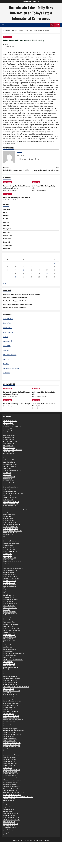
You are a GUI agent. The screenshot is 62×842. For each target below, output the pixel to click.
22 (47, 273)
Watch (57, 24)
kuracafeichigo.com (9, 799)
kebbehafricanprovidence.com (12, 449)
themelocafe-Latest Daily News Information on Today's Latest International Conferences (31, 13)
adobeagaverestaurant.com (11, 769)
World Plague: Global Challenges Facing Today (43, 187)
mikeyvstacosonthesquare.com (12, 530)
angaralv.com (7, 474)
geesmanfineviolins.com (10, 441)
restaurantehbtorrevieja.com (12, 794)
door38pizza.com (8, 811)
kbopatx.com (7, 516)
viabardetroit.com (8, 547)
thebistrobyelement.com (10, 551)
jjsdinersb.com (7, 767)
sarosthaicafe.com (8, 736)
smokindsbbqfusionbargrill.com (13, 720)
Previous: (16, 169)
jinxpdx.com (7, 468)
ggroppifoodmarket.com (10, 504)
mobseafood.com (8, 564)
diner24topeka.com (9, 666)
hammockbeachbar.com (10, 620)
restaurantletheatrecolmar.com (13, 493)
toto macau (6, 373)
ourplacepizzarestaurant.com (12, 807)
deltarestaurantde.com (10, 784)
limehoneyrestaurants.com (11, 786)
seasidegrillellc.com (9, 732)
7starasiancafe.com (9, 477)
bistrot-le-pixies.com (9, 649)
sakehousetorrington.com (11, 501)
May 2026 (5, 219)
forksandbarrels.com (9, 574)
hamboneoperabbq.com (10, 823)
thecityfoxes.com (8, 520)
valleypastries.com (9, 485)
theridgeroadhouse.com (10, 431)
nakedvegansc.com (9, 832)
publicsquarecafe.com (10, 676)
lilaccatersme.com (8, 452)
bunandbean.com (8, 481)
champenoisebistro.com (10, 697)
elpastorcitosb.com (9, 435)
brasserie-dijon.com (9, 724)
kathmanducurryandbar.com (12, 678)
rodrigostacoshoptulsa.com (11, 690)
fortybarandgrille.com (10, 464)
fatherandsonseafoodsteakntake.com (14, 537)
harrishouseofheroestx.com (11, 543)
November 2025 (7, 239)
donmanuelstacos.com (10, 680)
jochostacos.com (8, 749)
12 (23, 270)
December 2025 (7, 235)
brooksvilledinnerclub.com (11, 541)
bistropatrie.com (8, 535)
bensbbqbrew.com (9, 826)
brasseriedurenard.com (10, 487)
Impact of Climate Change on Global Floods (14, 307)
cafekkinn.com (7, 805)
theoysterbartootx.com (10, 695)
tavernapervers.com (9, 655)
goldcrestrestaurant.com (10, 788)
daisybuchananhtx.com (10, 533)
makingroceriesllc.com (10, 512)
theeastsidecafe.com (9, 707)
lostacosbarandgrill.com (10, 599)
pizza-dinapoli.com (9, 462)
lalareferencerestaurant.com (12, 780)
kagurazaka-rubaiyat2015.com (12, 427)
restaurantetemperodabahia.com (13, 653)
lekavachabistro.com (9, 593)
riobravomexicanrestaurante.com (13, 456)
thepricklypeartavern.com (11, 703)
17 (7, 273)
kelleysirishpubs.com (9, 757)
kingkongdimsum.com (10, 684)
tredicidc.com (7, 495)
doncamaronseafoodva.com (11, 744)
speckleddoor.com (9, 454)
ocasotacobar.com (9, 549)
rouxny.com (6, 489)
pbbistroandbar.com (9, 612)
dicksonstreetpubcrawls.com (12, 566)
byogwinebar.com (8, 589)
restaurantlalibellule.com (10, 774)
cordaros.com (7, 479)
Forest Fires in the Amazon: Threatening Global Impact (17, 304)
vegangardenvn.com (9, 828)
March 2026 (6, 225)
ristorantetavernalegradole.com (13, 568)
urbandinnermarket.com (10, 603)
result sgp (6, 363)
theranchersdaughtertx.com (12, 742)
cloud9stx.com (7, 647)
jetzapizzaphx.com (9, 809)
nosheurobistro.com (9, 433)
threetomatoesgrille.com (10, 682)
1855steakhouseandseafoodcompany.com (16, 686)
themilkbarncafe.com (9, 637)
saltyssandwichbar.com (10, 614)
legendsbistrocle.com (9, 622)
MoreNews (37, 840)
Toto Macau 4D (7, 327)
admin (6, 44)
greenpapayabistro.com (10, 668)
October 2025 (6, 242)
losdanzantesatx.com (9, 558)
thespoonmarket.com (9, 506)
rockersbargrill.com (9, 634)
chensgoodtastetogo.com (11, 728)
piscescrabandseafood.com (11, 755)
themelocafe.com (8, 803)
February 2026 (7, 229)
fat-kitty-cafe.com (8, 801)
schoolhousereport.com (10, 528)
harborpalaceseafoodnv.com (12, 562)
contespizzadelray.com (10, 466)
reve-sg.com (7, 472)
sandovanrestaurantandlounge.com (14, 792)
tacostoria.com (7, 555)
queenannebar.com (9, 722)
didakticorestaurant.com (10, 790)
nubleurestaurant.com (10, 772)
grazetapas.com (8, 651)
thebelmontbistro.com (10, 576)
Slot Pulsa (6, 359)
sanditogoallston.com (9, 429)
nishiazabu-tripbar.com (10, 570)
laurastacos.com (8, 674)
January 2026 (6, 232)
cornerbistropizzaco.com (11, 578)
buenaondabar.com (9, 572)
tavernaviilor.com (8, 672)
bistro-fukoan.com (8, 595)
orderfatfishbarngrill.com (11, 715)
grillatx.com (6, 609)
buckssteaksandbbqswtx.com (12, 701)
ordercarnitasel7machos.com (12, 470)
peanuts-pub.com (8, 618)
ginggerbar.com (8, 661)
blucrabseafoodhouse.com (11, 630)
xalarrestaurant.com (9, 776)
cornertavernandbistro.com (11, 747)
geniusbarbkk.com (8, 713)
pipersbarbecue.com (9, 587)
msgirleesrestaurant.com (11, 628)
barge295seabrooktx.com (11, 718)
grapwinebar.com (8, 591)
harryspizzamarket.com (10, 813)
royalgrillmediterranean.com (12, 734)
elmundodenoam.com (10, 420)
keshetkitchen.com (9, 821)
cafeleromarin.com (9, 632)
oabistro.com (7, 616)
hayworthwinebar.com (10, 738)
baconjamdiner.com (9, 740)
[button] (3, 24)
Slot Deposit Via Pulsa (9, 354)
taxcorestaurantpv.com (10, 753)
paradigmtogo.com (9, 605)
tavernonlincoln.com (9, 765)
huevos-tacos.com (8, 601)
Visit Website (22, 159)
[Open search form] (48, 24)
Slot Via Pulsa (7, 323)
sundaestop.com (8, 445)
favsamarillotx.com (9, 751)
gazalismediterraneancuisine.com (13, 834)
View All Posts (35, 159)
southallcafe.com (8, 688)
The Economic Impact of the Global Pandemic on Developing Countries (16, 187)
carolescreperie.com (9, 508)
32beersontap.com (9, 447)
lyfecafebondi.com (8, 545)
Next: (46, 169)
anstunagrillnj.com (9, 815)
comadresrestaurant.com (11, 782)
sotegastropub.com (9, 657)
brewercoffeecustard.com (11, 458)
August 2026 (6, 209)
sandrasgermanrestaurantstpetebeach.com (16, 510)
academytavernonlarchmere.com (13, 730)
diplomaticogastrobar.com (11, 819)
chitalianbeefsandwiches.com (12, 670)
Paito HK (5, 350)
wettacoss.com (7, 553)
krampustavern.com (9, 759)
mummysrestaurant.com (10, 705)
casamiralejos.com (9, 514)
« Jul (4, 283)
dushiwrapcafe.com (9, 582)
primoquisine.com (8, 518)
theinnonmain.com (9, 439)
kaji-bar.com (7, 693)
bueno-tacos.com (8, 726)
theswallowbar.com (9, 663)
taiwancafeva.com (8, 443)
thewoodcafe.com (8, 437)
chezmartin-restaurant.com (11, 524)
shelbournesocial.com (10, 460)
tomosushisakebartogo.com (11, 817)
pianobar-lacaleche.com (10, 526)
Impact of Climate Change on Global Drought (16, 197)
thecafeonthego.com (9, 585)
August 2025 (6, 249)
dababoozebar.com (9, 761)
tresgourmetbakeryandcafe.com (13, 659)
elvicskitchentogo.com (10, 607)
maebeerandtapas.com (10, 699)
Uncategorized (7, 37)
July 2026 (5, 212)
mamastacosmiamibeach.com (12, 643)
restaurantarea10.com (10, 483)
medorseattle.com (8, 597)
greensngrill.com (8, 499)
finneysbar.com (8, 639)
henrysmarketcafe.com (10, 491)
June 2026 (6, 216)
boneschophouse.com (10, 522)
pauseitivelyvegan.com (10, 830)
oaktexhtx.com (7, 709)
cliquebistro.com (8, 539)
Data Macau (6, 345)
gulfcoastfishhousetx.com (11, 711)
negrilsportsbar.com (9, 580)
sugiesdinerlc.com (8, 645)
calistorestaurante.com (10, 497)
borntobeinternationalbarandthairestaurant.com (18, 796)
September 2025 (7, 245)
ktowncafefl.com (8, 626)
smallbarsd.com (8, 422)
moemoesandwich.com (10, 763)
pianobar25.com (8, 560)
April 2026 (6, 222)
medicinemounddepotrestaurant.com (14, 778)
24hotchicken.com (8, 425)
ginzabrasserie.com (9, 641)
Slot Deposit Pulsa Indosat (11, 368)
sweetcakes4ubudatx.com (11, 624)
